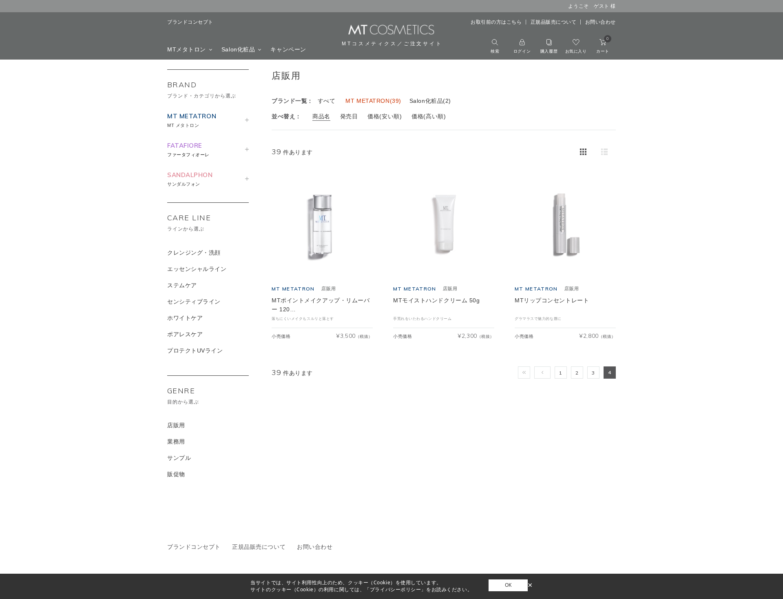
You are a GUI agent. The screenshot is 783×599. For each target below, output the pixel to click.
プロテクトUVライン (195, 350)
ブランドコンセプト (190, 22)
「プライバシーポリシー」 (395, 589)
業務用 (176, 441)
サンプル (179, 458)
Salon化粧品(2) (430, 101)
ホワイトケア (185, 318)
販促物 (176, 474)
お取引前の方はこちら (496, 22)
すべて (327, 101)
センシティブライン (194, 301)
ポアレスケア (185, 334)
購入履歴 (548, 51)
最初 (524, 372)
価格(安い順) (384, 116)
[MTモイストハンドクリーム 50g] (443, 224)
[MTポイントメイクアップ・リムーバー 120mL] (322, 224)
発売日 (349, 116)
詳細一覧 (604, 152)
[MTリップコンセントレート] (565, 224)
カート (602, 46)
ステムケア (182, 285)
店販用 (176, 425)
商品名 (321, 116)
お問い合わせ (600, 22)
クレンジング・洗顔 (194, 252)
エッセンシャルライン (197, 269)
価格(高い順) (428, 116)
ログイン (522, 51)
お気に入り (576, 51)
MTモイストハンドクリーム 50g (436, 300)
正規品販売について (554, 22)
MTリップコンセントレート (552, 300)
